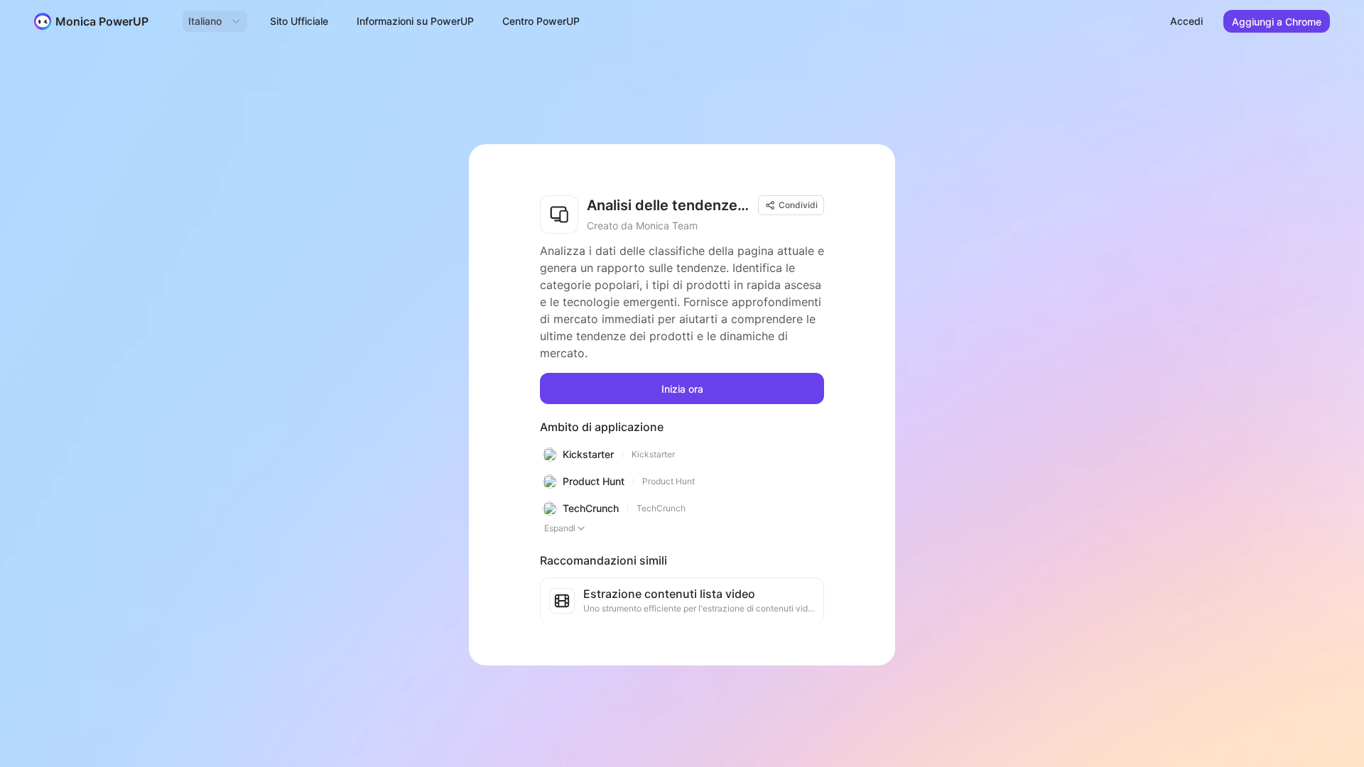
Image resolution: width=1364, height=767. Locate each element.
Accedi (1186, 21)
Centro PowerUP (541, 21)
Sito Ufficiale (299, 21)
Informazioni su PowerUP (415, 21)
